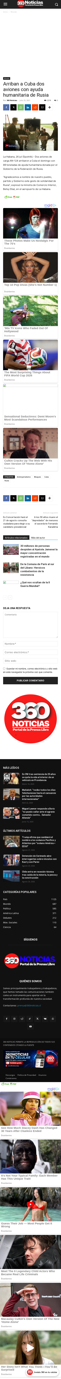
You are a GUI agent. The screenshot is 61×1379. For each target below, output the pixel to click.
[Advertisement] (30, 45)
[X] (13, 107)
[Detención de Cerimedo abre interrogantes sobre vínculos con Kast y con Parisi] (11, 860)
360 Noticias (12, 100)
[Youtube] (30, 1027)
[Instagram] (14, 1019)
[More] (49, 107)
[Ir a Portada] (30, 962)
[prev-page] (5, 597)
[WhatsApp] (21, 107)
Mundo (14, 12)
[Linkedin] (28, 107)
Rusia (7, 480)
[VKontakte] (45, 1019)
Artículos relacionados (16, 538)
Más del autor (38, 538)
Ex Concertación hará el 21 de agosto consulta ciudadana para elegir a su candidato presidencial (16, 522)
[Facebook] (6, 107)
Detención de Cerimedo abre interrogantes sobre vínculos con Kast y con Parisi (39, 859)
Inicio (5, 12)
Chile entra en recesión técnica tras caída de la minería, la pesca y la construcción (39, 874)
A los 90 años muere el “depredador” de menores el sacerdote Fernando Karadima (45, 522)
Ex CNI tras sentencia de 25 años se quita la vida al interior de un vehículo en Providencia (39, 777)
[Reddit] (22, 1019)
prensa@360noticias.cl (29, 1005)
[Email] (42, 107)
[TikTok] (30, 1019)
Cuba (46, 477)
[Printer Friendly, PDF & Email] (12, 198)
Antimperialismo (24, 477)
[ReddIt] (35, 107)
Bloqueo (37, 477)
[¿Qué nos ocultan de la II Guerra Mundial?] (11, 586)
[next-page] (10, 597)
